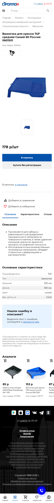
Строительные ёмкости (15, 26)
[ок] (48, 412)
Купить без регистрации (27, 165)
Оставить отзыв (27, 431)
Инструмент (34, 18)
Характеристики (30, 214)
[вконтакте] (34, 412)
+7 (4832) (42, 4)
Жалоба (27, 434)
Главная (6, 18)
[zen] (41, 412)
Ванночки (38, 26)
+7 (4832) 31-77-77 (27, 421)
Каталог (19, 18)
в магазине (21, 184)
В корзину (27, 157)
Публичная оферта (27, 478)
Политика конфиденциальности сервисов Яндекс (27, 484)
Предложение (27, 436)
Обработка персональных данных (27, 481)
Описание (10, 214)
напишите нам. (31, 322)
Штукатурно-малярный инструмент (22, 22)
